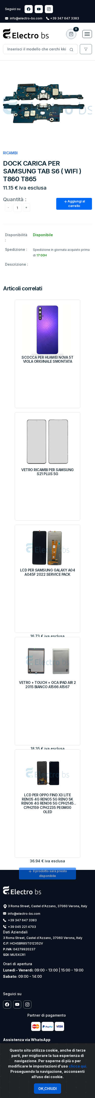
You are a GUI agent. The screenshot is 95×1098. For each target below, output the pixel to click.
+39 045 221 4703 (21, 927)
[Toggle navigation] (87, 34)
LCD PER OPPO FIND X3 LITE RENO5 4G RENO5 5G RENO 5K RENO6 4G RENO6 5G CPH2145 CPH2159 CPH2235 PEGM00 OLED (47, 803)
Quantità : (15, 199)
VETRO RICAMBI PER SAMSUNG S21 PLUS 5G (47, 472)
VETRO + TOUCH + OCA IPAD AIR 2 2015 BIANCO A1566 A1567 (47, 685)
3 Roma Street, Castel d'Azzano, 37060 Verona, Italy (47, 906)
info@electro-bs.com (26, 18)
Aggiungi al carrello (76, 203)
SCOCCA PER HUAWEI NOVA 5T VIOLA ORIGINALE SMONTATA (47, 359)
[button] (71, 34)
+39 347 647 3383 (64, 18)
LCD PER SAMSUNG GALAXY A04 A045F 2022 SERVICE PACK (47, 572)
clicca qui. (78, 1066)
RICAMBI (10, 153)
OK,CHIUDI (47, 1088)
